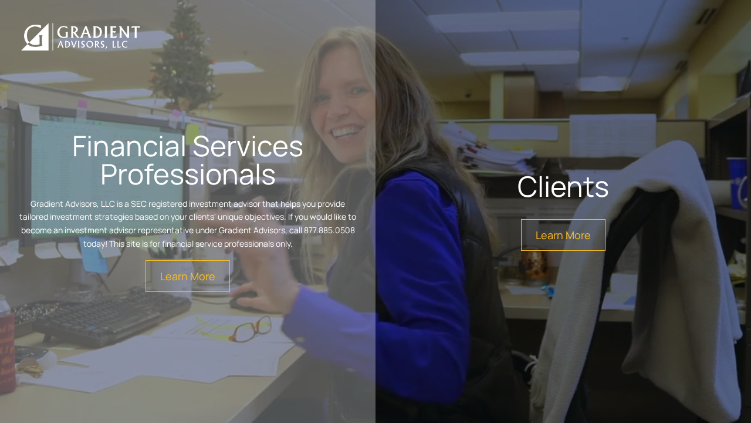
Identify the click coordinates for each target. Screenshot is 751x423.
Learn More (187, 276)
